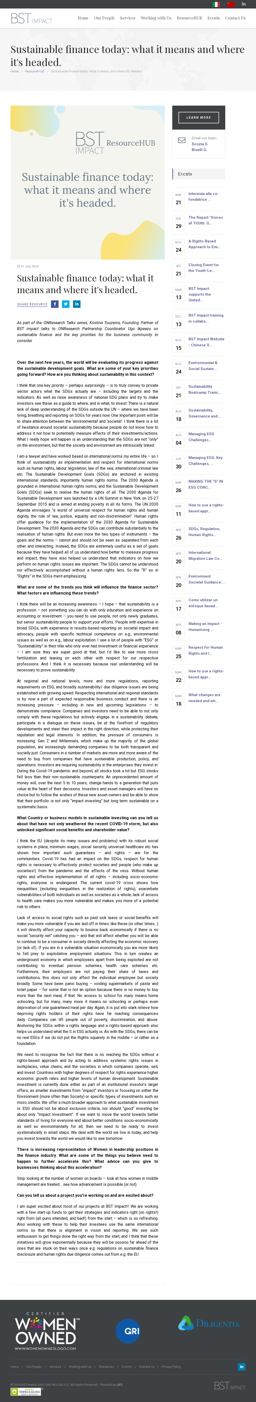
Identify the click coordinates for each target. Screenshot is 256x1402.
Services (127, 17)
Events (214, 17)
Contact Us (235, 17)
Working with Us (156, 17)
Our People (104, 17)
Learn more (198, 117)
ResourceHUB (189, 17)
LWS (119, 1385)
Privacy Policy (171, 1367)
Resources (106, 1367)
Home (83, 17)
